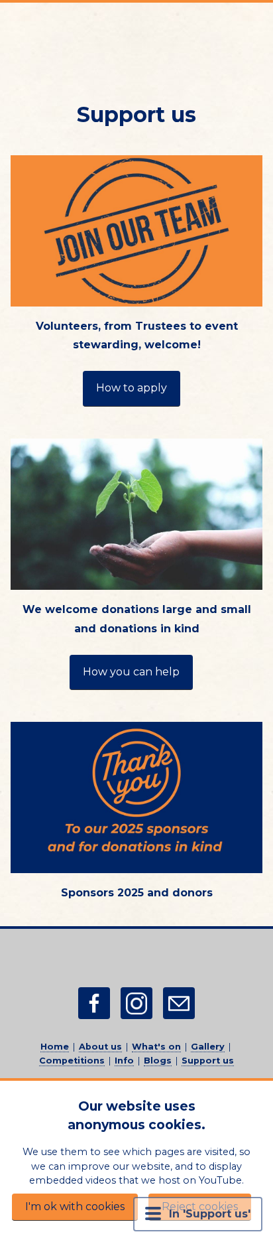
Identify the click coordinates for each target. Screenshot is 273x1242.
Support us (208, 1061)
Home (54, 1047)
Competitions (72, 1061)
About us (100, 1047)
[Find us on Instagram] (136, 1003)
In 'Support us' (209, 1214)
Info (124, 1061)
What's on (156, 1047)
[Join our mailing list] (179, 1003)
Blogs (158, 1061)
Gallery (208, 1047)
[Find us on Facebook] (94, 1003)
